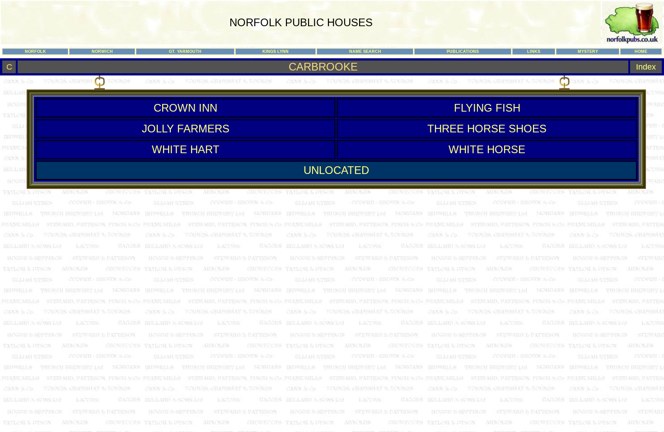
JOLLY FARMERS (185, 128)
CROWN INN (185, 108)
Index (646, 66)
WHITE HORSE (487, 149)
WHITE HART (186, 149)
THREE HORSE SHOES (487, 128)
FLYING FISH (487, 108)
